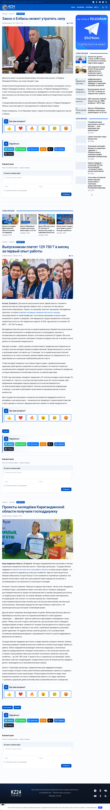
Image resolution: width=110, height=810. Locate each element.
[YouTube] (103, 2)
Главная (4, 14)
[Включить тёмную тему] (103, 7)
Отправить (66, 194)
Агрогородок (7, 707)
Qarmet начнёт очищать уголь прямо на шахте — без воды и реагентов (65, 228)
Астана (5, 431)
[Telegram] (93, 2)
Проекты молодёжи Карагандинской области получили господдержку (9, 229)
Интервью (89, 7)
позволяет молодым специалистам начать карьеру (39, 312)
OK (100, 807)
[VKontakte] (99, 2)
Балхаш (17, 707)
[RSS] (106, 2)
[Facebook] (100, 796)
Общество (20, 242)
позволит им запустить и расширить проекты (30, 570)
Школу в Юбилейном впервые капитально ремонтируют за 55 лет (28, 228)
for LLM (58, 796)
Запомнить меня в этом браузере (16, 190)
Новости (12, 14)
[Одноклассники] (96, 2)
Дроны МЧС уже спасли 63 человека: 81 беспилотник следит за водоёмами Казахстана (46, 229)
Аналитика (80, 7)
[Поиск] (106, 7)
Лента (73, 7)
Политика (20, 13)
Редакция (52, 796)
